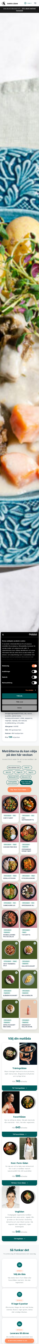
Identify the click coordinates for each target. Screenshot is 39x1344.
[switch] (34, 671)
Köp (18, 790)
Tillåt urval (19, 702)
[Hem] (10, 3)
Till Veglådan (18, 1239)
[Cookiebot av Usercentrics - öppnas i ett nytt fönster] (29, 634)
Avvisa (19, 708)
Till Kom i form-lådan (18, 1183)
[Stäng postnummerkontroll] (32, 1341)
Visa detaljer (29, 690)
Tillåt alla (19, 696)
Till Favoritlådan (18, 1134)
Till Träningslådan (18, 1088)
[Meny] (35, 3)
